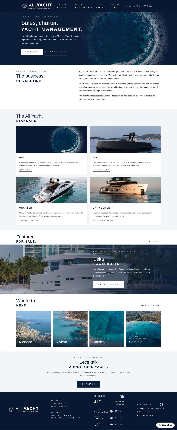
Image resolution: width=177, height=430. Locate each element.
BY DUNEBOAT (145, 415)
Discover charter (55, 52)
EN (151, 6)
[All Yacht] (37, 6)
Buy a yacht (32, 52)
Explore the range (108, 284)
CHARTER (130, 6)
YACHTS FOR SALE (63, 5)
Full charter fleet (150, 305)
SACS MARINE (100, 5)
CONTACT (141, 6)
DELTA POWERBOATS (83, 5)
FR (149, 6)
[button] (165, 425)
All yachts (155, 241)
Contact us (88, 384)
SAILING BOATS (115, 5)
